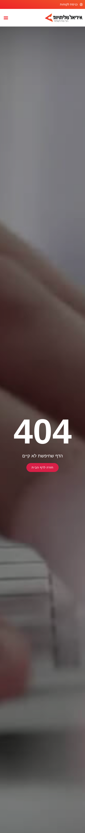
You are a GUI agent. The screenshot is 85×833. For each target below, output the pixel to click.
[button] (5, 17)
